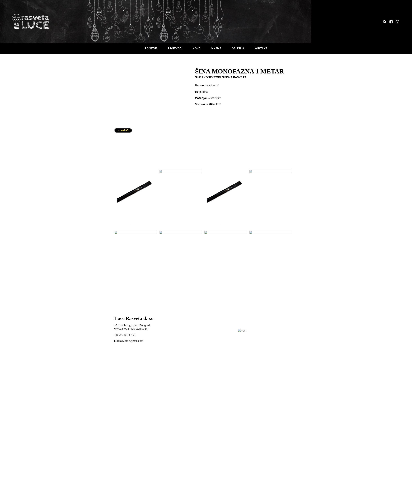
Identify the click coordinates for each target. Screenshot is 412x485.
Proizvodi (175, 48)
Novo (197, 48)
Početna (151, 48)
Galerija (238, 48)
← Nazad (123, 130)
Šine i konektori (208, 77)
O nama (216, 48)
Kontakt (260, 48)
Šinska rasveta (234, 77)
